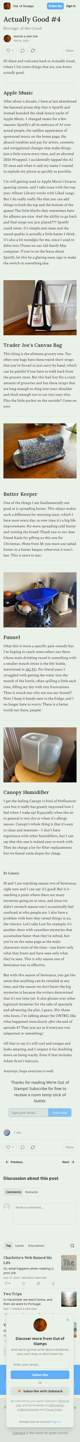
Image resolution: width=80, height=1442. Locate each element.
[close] (67, 1319)
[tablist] (21, 1192)
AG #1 (31, 669)
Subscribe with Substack (43, 1391)
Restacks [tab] (31, 1192)
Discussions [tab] (36, 1246)
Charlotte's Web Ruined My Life (27, 1260)
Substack (19, 1433)
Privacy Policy (53, 1409)
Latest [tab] (19, 1246)
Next (65, 1162)
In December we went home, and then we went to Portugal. (27, 1301)
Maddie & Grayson (26, 36)
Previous (17, 1162)
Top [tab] (8, 1246)
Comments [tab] (13, 1192)
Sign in (71, 6)
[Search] (72, 1245)
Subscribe (55, 6)
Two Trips (12, 1294)
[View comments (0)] (22, 50)
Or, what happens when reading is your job (28, 1270)
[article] (40, 1270)
